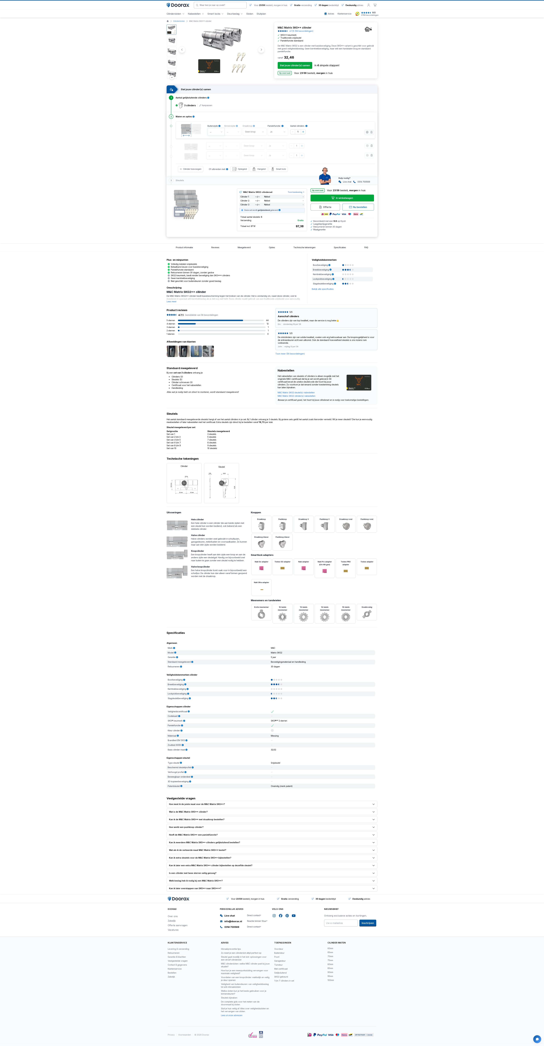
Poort (276, 957)
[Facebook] (281, 916)
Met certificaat (281, 969)
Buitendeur (279, 953)
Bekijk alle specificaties (323, 289)
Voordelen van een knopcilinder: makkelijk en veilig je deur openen (245, 978)
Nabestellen (194, 13)
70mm (330, 956)
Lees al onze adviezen (231, 1015)
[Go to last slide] (182, 49)
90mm (330, 972)
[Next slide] (261, 49)
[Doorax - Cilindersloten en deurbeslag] (178, 5)
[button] (172, 29)
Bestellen (172, 973)
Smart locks (213, 13)
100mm (331, 980)
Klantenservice (175, 969)
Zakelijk (172, 920)
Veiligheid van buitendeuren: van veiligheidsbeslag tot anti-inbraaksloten (245, 985)
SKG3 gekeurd (281, 977)
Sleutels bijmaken (229, 998)
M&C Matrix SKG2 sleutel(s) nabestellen (296, 392)
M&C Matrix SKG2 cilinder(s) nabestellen (296, 396)
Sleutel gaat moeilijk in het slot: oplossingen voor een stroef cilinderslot (243, 958)
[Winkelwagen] (375, 5)
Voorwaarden (184, 1035)
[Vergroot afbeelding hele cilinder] (177, 524)
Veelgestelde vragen (178, 961)
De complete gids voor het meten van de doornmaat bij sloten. (240, 1003)
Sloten (249, 13)
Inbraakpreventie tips (231, 949)
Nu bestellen (360, 207)
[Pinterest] (287, 916)
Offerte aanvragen (177, 925)
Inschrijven (368, 923)
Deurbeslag (233, 13)
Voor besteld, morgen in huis (270, 5)
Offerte (327, 207)
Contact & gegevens (177, 965)
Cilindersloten (174, 13)
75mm (330, 960)
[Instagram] (274, 916)
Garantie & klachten (177, 957)
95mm (330, 976)
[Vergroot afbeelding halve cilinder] (177, 540)
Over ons (173, 916)
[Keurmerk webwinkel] (252, 1035)
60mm (330, 948)
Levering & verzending (178, 949)
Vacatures (173, 929)
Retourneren (173, 953)
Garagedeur (280, 961)
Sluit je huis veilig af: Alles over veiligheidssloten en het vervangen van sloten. (245, 1010)
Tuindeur (278, 965)
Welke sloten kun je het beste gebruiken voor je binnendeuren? (243, 992)
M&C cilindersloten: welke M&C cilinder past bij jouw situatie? (245, 965)
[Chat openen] (537, 1039)
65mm (330, 952)
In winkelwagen (344, 198)
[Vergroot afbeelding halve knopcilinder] (177, 571)
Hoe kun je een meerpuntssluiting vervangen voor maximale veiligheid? (244, 972)
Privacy (171, 1035)
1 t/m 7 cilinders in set (284, 980)
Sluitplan (261, 13)
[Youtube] (294, 916)
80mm (330, 964)
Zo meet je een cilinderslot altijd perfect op (241, 953)
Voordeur (278, 949)
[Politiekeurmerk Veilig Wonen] (261, 1034)
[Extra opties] (367, 132)
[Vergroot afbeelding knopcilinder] (177, 554)
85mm (330, 968)
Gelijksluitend (280, 973)
